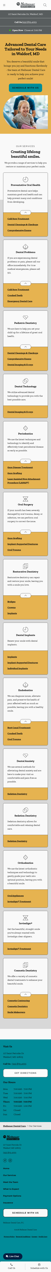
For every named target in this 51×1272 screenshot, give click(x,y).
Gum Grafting (14, 473)
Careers (34, 1237)
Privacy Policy (9, 1237)
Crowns (11, 607)
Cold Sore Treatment (18, 218)
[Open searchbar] (45, 5)
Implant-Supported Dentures (22, 544)
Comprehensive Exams (19, 230)
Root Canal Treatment (18, 727)
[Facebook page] (5, 1160)
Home (6, 1168)
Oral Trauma (14, 549)
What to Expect (11, 1189)
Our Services (9, 1175)
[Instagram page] (10, 1160)
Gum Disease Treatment (20, 467)
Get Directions (25, 1073)
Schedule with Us (25, 88)
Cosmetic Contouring (18, 1000)
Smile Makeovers (16, 1012)
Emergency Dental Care (19, 301)
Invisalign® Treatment (19, 901)
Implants (12, 613)
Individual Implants (17, 668)
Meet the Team (10, 1182)
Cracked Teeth (14, 295)
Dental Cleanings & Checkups (22, 224)
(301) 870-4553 (29, 22)
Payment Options (12, 1196)
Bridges (11, 601)
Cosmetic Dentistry (17, 1006)
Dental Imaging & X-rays (20, 364)
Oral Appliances (15, 895)
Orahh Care (42, 1237)
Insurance (8, 1202)
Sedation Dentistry (17, 793)
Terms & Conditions (23, 1237)
